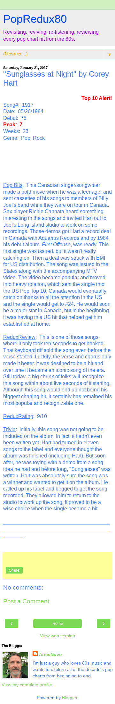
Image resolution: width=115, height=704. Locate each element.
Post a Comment (26, 601)
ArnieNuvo (50, 654)
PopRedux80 (35, 19)
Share (14, 570)
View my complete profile (27, 684)
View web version (57, 635)
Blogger (69, 697)
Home (57, 623)
